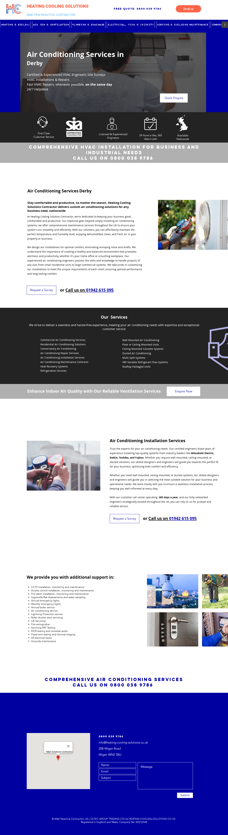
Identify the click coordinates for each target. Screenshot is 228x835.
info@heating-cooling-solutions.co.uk (123, 742)
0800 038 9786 (149, 8)
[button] (15, 25)
